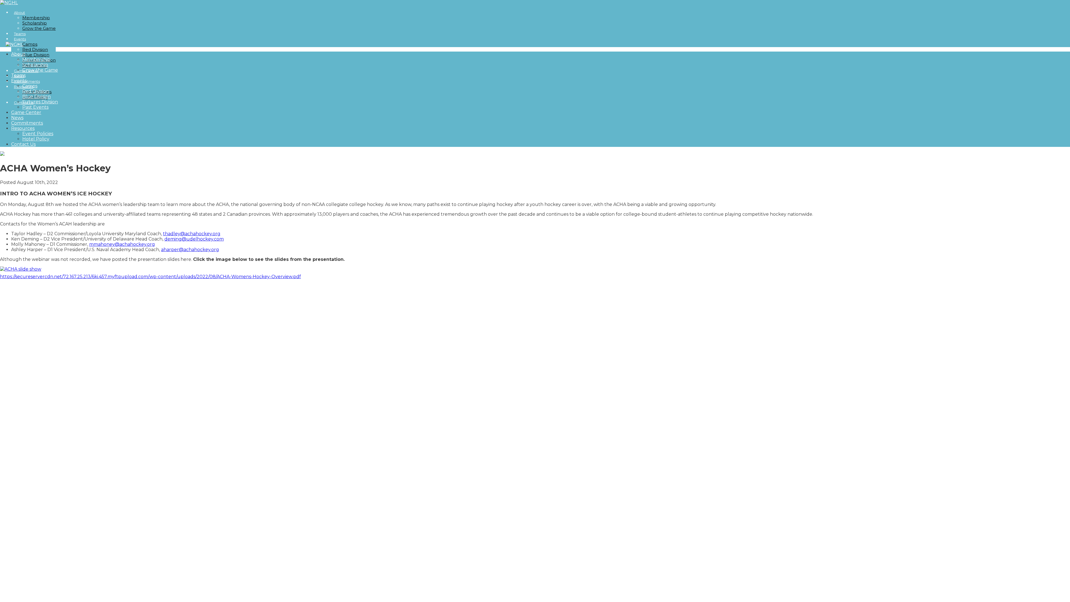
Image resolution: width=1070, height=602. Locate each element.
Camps (29, 44)
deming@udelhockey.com (194, 239)
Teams (18, 75)
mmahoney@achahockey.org (122, 244)
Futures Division (40, 102)
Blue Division (35, 54)
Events (20, 39)
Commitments (27, 123)
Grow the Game (39, 28)
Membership (36, 17)
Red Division (35, 49)
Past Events (35, 107)
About (19, 13)
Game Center (26, 112)
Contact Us (23, 144)
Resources (23, 128)
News (17, 117)
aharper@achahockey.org (190, 249)
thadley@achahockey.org (191, 233)
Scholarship (34, 23)
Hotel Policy (35, 139)
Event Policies (37, 133)
